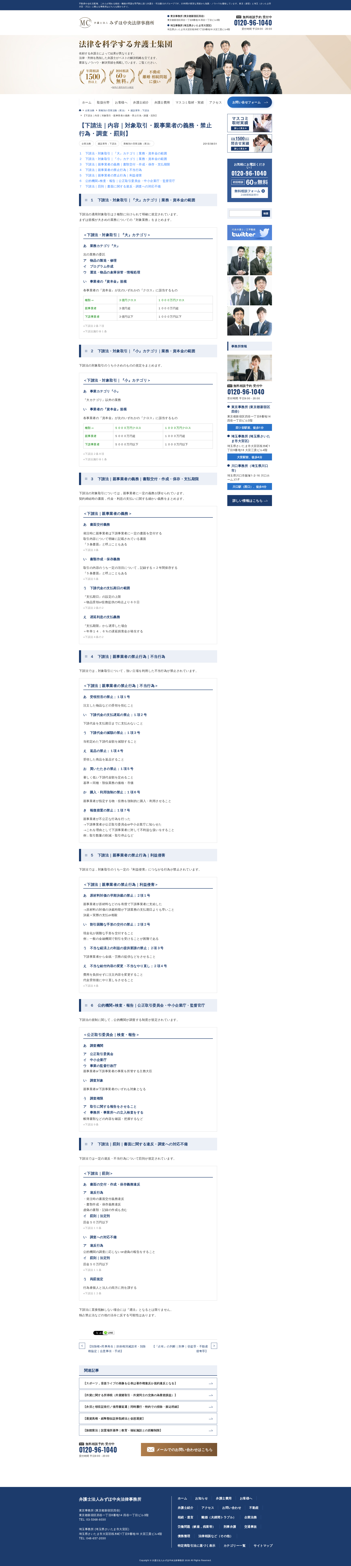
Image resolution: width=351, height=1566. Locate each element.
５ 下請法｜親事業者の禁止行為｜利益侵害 (110, 175)
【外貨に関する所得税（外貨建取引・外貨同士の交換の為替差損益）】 (130, 1395)
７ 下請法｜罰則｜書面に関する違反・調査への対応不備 (120, 186)
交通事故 (250, 1526)
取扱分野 (103, 102)
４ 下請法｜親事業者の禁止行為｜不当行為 (110, 169)
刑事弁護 (230, 1526)
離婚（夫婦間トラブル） (219, 1517)
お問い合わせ (231, 1507)
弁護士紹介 (141, 102)
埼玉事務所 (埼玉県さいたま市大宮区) (250, 438)
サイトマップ (263, 1545)
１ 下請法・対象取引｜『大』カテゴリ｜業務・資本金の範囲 (123, 153)
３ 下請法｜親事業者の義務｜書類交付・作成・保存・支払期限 (124, 164)
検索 (265, 213)
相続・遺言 (185, 1517)
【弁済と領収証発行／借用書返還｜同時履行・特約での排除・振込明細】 (131, 1406)
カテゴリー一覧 (235, 1545)
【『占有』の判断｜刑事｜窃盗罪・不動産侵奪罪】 (180, 1348)
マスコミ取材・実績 (190, 102)
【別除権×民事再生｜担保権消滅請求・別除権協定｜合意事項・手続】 (117, 1348)
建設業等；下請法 (140, 110)
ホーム (86, 102)
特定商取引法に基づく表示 (197, 1545)
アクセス (215, 102)
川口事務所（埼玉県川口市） (249, 467)
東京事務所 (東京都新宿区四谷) (250, 409)
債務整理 (184, 1536)
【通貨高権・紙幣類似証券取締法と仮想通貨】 (114, 1418)
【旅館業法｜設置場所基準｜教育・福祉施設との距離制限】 (123, 1430)
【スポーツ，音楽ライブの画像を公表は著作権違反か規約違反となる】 (130, 1383)
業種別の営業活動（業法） (113, 110)
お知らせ (201, 1498)
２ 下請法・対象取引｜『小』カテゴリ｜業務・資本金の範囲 (123, 158)
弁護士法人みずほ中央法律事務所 (110, 1499)
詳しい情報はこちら (248, 500)
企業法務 (89, 110)
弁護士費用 (162, 102)
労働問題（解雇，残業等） (197, 1526)
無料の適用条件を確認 (122, 87)
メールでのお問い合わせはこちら (184, 1449)
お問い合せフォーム (246, 102)
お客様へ (121, 102)
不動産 (254, 1507)
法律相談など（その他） (215, 1536)
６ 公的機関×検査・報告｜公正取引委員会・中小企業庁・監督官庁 (127, 180)
